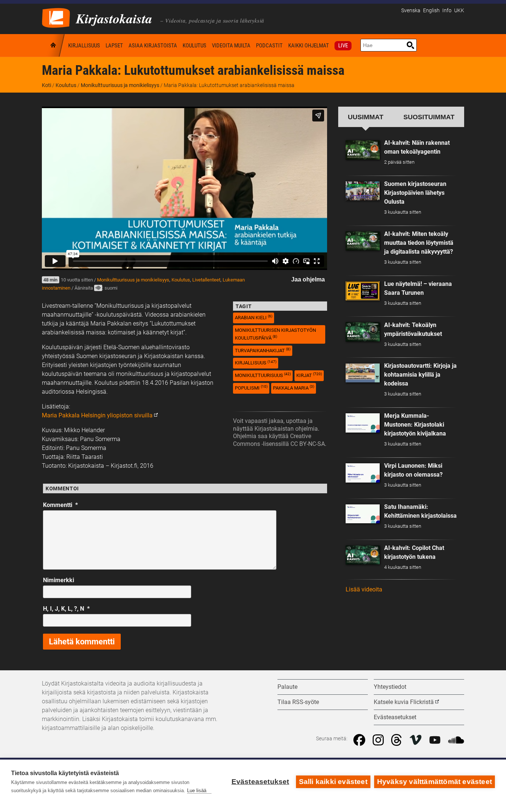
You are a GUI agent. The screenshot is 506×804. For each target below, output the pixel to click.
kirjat (309, 375)
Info (447, 10)
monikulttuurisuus (263, 375)
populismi (251, 387)
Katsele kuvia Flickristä (404, 701)
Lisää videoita (364, 589)
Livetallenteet (206, 280)
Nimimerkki (58, 580)
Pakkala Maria (293, 387)
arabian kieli (253, 317)
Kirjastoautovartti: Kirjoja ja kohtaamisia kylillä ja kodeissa (420, 374)
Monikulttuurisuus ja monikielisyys (120, 85)
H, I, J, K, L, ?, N (66, 608)
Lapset (114, 45)
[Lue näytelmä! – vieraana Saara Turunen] (363, 291)
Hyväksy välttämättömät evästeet (434, 781)
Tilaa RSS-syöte (298, 701)
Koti (54, 45)
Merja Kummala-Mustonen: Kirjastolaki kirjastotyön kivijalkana (415, 424)
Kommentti (60, 504)
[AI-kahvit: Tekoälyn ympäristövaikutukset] (363, 331)
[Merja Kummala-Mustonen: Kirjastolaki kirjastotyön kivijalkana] (363, 423)
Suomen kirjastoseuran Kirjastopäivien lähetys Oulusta (415, 192)
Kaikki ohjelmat (308, 45)
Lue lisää (196, 790)
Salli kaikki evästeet (333, 781)
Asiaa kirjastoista (153, 45)
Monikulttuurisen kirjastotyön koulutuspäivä (275, 334)
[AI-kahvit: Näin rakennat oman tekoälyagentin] (363, 150)
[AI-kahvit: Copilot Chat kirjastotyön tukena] (363, 555)
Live (343, 45)
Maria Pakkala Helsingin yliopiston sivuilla (97, 415)
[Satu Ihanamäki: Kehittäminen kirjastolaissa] (363, 514)
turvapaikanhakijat (262, 350)
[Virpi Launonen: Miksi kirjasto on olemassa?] (363, 473)
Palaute (287, 686)
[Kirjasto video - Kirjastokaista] (56, 17)
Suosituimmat (429, 117)
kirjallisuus (255, 363)
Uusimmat (365, 117)
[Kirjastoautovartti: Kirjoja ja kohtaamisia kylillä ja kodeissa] (363, 373)
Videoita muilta (231, 45)
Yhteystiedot (390, 686)
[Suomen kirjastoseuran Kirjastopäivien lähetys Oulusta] (363, 191)
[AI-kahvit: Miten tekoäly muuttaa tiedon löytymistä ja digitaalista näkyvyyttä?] (363, 241)
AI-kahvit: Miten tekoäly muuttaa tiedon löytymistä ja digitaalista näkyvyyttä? (418, 242)
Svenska (410, 10)
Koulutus (194, 45)
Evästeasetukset (260, 781)
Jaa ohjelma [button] (308, 279)
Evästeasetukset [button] (395, 717)
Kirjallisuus (84, 45)
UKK (459, 10)
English (431, 10)
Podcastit (269, 45)
